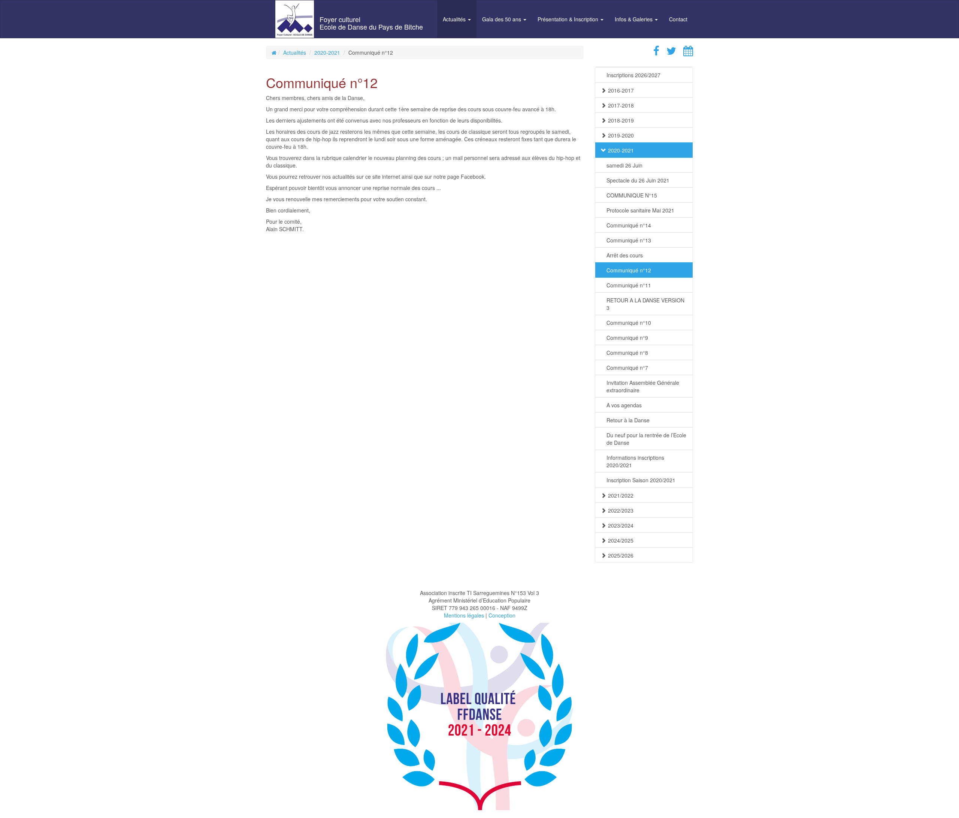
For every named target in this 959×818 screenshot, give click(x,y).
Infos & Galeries (634, 19)
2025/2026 (620, 555)
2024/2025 (620, 540)
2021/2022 (620, 495)
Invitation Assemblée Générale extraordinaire (642, 386)
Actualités (455, 19)
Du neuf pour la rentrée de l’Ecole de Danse (646, 438)
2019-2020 (621, 135)
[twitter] (668, 52)
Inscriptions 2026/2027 (633, 75)
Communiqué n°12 (628, 270)
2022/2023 (620, 510)
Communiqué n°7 (627, 367)
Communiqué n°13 (628, 240)
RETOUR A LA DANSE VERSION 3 (645, 303)
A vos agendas (624, 405)
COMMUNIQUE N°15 (631, 195)
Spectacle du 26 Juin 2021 (637, 180)
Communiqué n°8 (627, 352)
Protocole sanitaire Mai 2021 (640, 210)
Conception (501, 615)
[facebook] (653, 52)
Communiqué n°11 (628, 285)
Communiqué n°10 (628, 322)
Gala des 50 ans (502, 19)
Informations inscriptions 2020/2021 (635, 461)
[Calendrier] (685, 52)
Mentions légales (464, 615)
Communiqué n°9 (627, 337)
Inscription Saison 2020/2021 (640, 480)
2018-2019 (621, 120)
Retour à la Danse (628, 420)
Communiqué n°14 (628, 225)
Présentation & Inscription (569, 19)
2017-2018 (621, 105)
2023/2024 (620, 525)
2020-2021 (327, 52)
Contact (678, 19)
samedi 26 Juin (624, 165)
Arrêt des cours (624, 255)
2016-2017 (621, 90)
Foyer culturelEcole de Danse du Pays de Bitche (371, 22)
